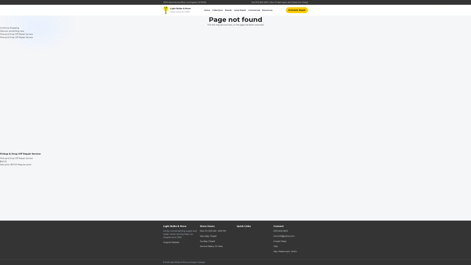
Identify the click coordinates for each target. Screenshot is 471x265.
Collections (217, 10)
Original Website (171, 242)
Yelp (275, 246)
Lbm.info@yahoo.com (284, 236)
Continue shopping (9, 28)
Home (207, 10)
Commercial (254, 10)
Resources (267, 10)
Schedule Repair (297, 10)
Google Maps (279, 241)
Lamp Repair (240, 10)
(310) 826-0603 (280, 231)
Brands (228, 10)
